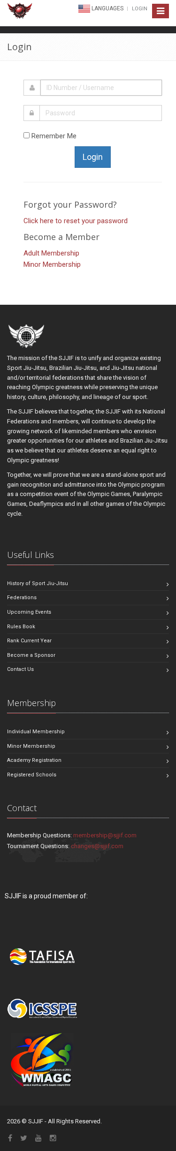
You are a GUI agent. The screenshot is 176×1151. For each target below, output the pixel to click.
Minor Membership (52, 264)
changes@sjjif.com (97, 846)
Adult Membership (51, 253)
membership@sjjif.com (105, 835)
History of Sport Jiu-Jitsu (37, 583)
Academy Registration (34, 760)
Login (139, 9)
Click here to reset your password (75, 221)
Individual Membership (36, 732)
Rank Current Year (29, 641)
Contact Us (20, 669)
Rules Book (21, 627)
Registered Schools (31, 775)
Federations (22, 597)
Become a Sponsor (31, 655)
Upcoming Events (29, 612)
